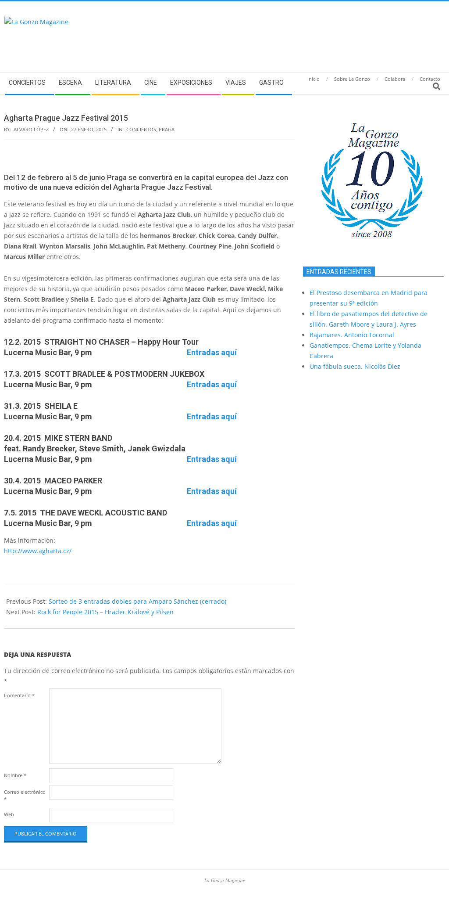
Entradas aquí (212, 352)
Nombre (15, 775)
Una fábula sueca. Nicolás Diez (355, 366)
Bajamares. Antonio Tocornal (352, 335)
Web (9, 814)
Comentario (19, 695)
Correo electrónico (25, 795)
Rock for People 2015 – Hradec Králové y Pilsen (105, 612)
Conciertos (141, 129)
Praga (167, 129)
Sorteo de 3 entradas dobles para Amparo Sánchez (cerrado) (137, 601)
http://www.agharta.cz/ (37, 551)
